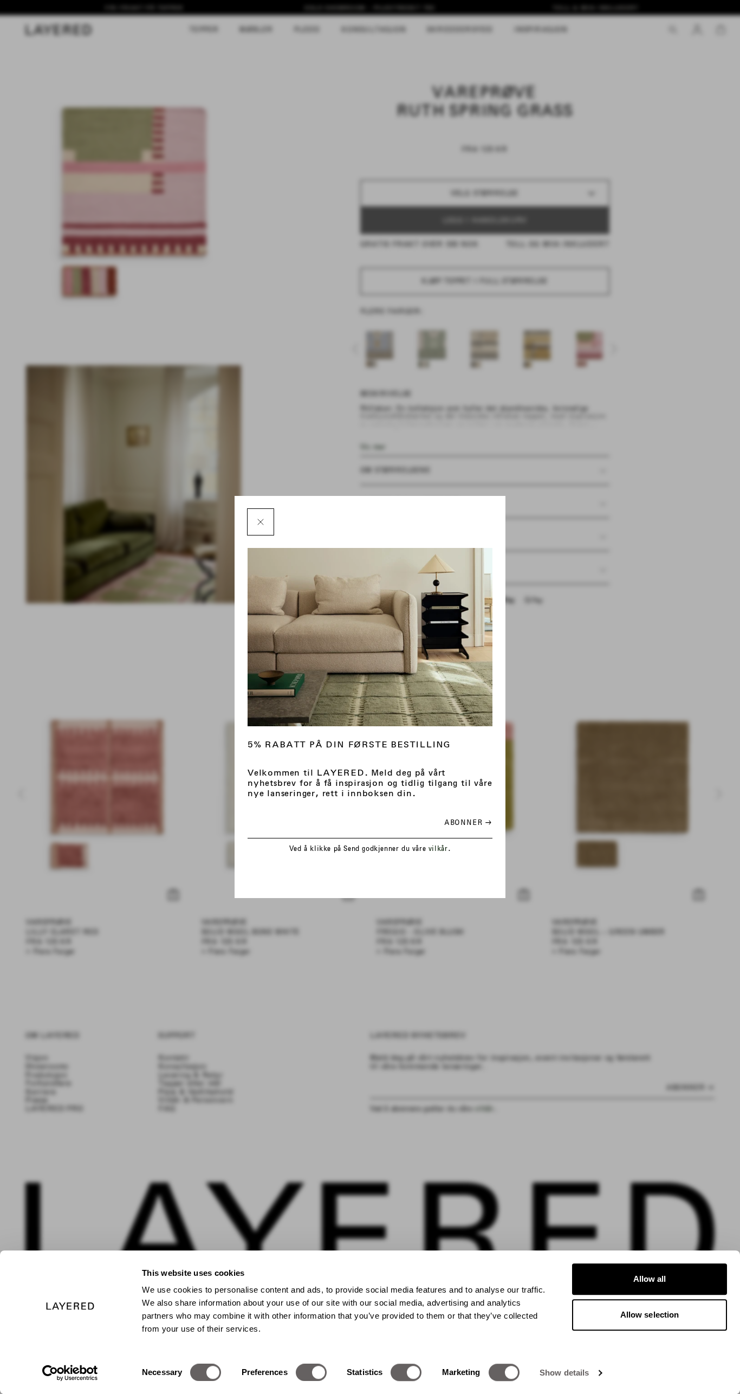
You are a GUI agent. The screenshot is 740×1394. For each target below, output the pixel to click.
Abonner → (468, 822)
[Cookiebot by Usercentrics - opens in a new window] (70, 1373)
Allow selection (649, 1314)
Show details (564, 1372)
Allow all (649, 1278)
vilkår (438, 848)
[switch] (311, 1372)
